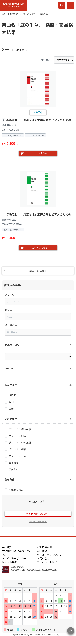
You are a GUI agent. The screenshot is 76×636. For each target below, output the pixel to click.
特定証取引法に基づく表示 (16, 551)
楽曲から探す (29, 14)
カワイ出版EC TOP (10, 14)
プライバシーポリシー (14, 558)
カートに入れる (39, 153)
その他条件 (11, 419)
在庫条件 (9, 479)
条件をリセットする (38, 521)
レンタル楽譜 (9, 562)
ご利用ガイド (44, 547)
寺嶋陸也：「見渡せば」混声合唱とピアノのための (38, 214)
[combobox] (38, 301)
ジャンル (9, 368)
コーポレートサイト (48, 562)
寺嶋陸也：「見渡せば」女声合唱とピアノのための (38, 120)
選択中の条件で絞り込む (38, 513)
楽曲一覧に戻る (38, 270)
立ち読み (38, 112)
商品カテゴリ (12, 345)
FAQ (4, 554)
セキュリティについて (49, 554)
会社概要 (7, 547)
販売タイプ (11, 385)
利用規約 (42, 551)
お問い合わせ (44, 558)
